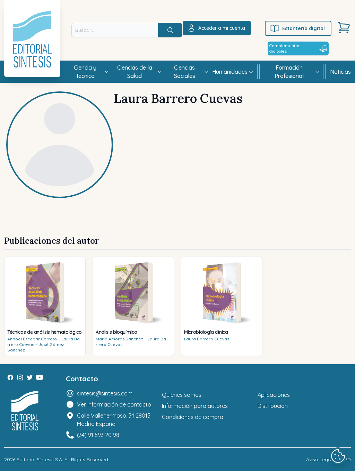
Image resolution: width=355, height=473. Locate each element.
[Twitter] (29, 377)
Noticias (340, 71)
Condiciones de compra (192, 416)
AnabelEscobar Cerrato (32, 338)
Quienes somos (181, 394)
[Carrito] (344, 28)
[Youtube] (39, 377)
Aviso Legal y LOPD (328, 459)
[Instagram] (20, 377)
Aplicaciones (274, 394)
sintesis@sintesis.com (104, 393)
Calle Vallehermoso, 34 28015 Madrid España (113, 419)
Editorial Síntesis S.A (39, 459)
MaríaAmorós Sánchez (119, 338)
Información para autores (195, 405)
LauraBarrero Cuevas (206, 338)
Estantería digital (303, 28)
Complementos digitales (284, 48)
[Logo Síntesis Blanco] (25, 410)
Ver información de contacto (114, 404)
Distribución (273, 405)
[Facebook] (10, 377)
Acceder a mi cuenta (221, 28)
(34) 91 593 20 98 (98, 434)
